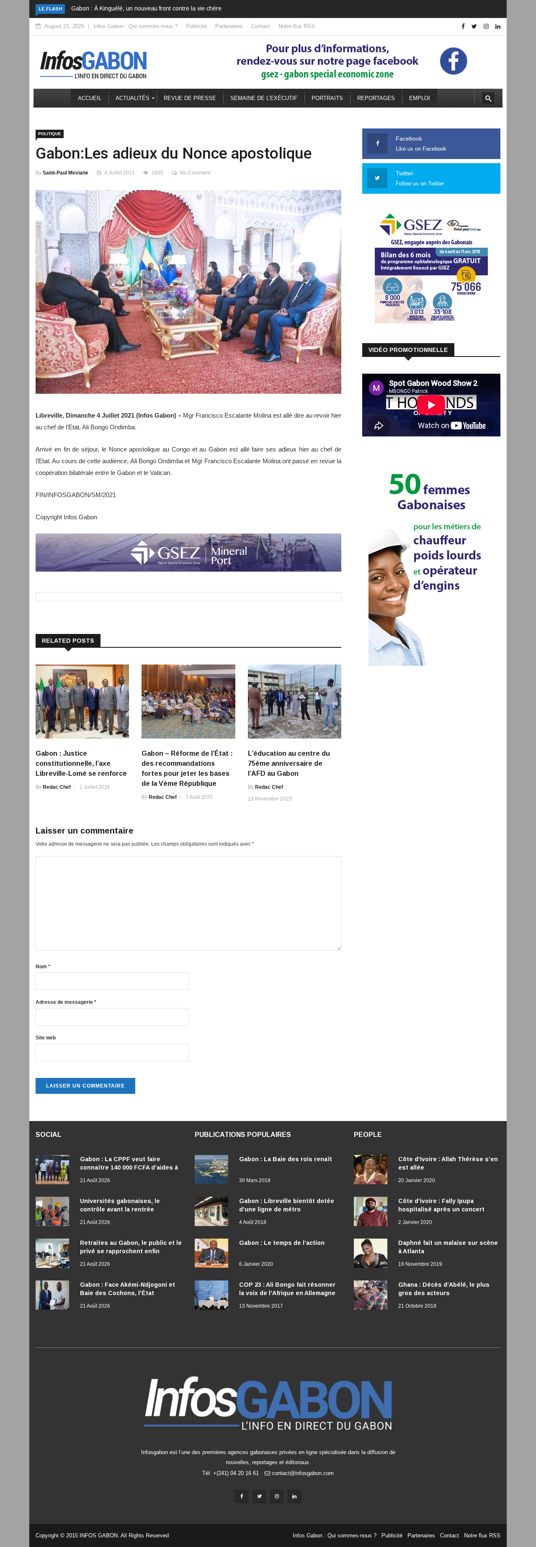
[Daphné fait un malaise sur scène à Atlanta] (373, 1255)
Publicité (196, 26)
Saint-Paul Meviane (65, 173)
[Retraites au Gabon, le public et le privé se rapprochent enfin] (54, 1255)
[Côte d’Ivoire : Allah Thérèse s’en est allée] (373, 1171)
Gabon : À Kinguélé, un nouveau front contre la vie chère (146, 8)
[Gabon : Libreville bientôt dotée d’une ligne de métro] (213, 1213)
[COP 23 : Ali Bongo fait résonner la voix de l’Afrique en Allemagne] (213, 1296)
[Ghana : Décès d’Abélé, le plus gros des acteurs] (373, 1296)
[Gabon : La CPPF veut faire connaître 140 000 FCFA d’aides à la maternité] (54, 1171)
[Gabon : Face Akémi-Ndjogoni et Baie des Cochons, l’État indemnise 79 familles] (54, 1296)
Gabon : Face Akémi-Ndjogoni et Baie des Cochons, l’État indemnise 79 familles (127, 1293)
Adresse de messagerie (66, 1002)
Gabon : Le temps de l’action (282, 1242)
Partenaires (229, 26)
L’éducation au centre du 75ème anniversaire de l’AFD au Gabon (289, 763)
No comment (195, 173)
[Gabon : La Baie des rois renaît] (213, 1171)
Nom (43, 967)
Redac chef (57, 787)
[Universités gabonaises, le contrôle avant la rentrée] (54, 1213)
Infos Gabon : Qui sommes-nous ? (136, 26)
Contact (260, 26)
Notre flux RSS (296, 26)
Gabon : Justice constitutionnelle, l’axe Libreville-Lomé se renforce (81, 763)
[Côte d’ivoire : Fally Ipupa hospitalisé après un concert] (373, 1213)
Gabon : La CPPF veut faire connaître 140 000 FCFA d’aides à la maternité (129, 1167)
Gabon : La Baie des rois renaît (285, 1159)
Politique (49, 133)
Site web (46, 1038)
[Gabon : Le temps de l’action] (213, 1255)
